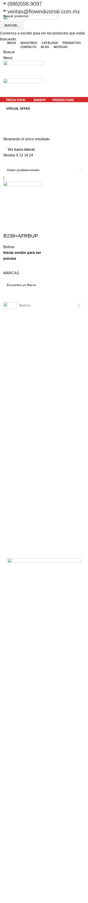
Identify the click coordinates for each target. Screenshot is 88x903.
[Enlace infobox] (44, 4)
